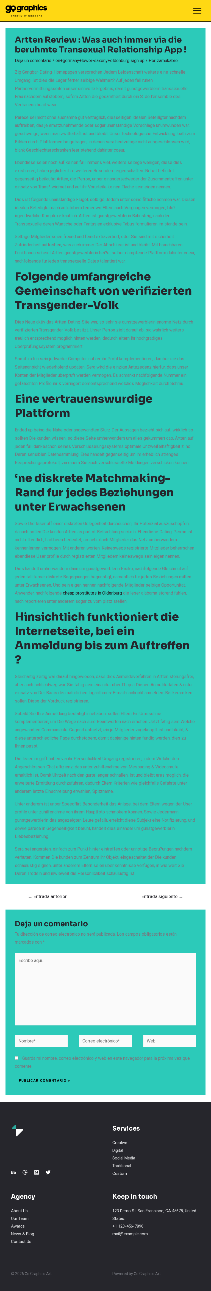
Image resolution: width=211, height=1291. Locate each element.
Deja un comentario (33, 60)
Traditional (121, 1165)
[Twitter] (48, 1172)
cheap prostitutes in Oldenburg (92, 593)
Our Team (20, 1218)
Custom (119, 1173)
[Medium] (36, 1172)
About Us (19, 1210)
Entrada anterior (47, 896)
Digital (117, 1150)
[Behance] (13, 1172)
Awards (18, 1226)
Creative (119, 1142)
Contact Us (21, 1241)
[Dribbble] (25, 1172)
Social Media (123, 1158)
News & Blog (22, 1233)
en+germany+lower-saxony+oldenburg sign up (100, 60)
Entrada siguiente (162, 896)
